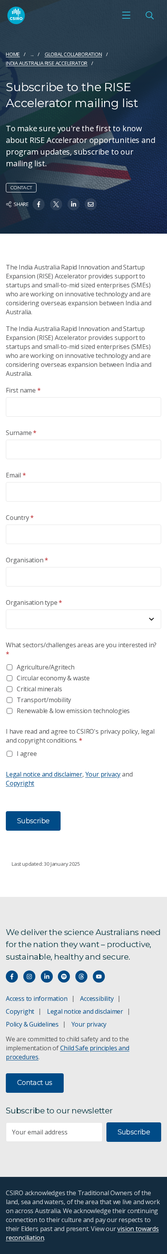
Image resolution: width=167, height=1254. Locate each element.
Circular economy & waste (53, 678)
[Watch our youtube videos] (99, 976)
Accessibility (96, 998)
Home (13, 54)
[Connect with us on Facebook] (12, 976)
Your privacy (103, 774)
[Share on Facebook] (39, 204)
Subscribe (134, 1132)
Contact (21, 187)
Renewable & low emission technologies (73, 710)
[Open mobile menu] (126, 15)
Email (16, 475)
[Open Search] (149, 15)
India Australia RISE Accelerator (46, 63)
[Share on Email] (91, 204)
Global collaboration (73, 54)
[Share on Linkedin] (74, 204)
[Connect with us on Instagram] (29, 976)
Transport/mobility (44, 700)
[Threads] (81, 976)
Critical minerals (39, 689)
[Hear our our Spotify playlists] (64, 976)
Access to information (37, 998)
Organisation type (34, 602)
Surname (21, 432)
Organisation (27, 560)
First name (23, 390)
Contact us (34, 1082)
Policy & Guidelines (32, 1024)
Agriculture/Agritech (46, 667)
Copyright (20, 783)
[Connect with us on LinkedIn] (47, 976)
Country (20, 517)
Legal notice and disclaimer (44, 774)
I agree (27, 753)
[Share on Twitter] (56, 204)
